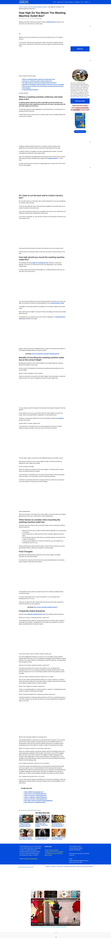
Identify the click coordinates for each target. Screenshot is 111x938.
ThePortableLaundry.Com (28, 867)
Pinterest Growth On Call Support (54, 851)
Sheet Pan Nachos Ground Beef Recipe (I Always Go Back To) (58, 825)
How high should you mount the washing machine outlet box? (39, 82)
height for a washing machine (40, 262)
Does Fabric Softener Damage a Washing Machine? (38, 800)
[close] (56, 933)
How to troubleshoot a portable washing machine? (46, 353)
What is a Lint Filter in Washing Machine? (35, 799)
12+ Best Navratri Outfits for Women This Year (42, 838)
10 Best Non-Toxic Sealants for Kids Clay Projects (41, 825)
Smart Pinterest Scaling (51, 850)
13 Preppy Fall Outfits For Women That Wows (59, 838)
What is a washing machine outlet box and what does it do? (38, 79)
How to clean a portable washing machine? (45, 607)
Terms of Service (84, 866)
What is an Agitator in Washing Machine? (35, 797)
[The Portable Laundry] (24, 2)
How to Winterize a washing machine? (35, 802)
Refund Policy (73, 866)
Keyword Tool (60, 2)
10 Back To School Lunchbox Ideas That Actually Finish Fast (25, 825)
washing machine (51, 22)
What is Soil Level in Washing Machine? (35, 793)
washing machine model (57, 303)
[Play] (64, 894)
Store (82, 2)
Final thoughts (26, 88)
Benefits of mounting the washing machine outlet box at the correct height (43, 84)
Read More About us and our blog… (79, 96)
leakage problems (52, 158)
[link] (33, 900)
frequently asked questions (34, 614)
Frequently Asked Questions (30, 89)
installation (61, 418)
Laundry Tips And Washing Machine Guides (35, 7)
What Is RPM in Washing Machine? (33, 792)
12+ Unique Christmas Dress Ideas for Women (25, 838)
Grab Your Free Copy (80, 131)
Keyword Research (69, 2)
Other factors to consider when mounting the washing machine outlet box (42, 86)
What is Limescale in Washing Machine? (35, 795)
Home (54, 2)
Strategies (77, 2)
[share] (77, 900)
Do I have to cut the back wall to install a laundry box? (37, 81)
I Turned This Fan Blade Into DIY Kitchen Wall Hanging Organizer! (52, 900)
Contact (86, 2)
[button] (90, 2)
